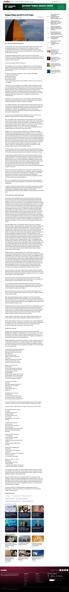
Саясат (12, 1)
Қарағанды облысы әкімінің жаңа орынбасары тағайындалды (57, 37)
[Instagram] (52, 1)
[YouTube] (55, 1)
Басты (6, 12)
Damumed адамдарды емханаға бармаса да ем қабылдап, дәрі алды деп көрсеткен (56, 28)
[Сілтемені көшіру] (37, 17)
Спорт (25, 583)
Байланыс (38, 578)
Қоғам (22, 1)
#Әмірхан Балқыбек (10, 498)
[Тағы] (35, 1)
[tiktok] (60, 1)
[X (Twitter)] (43, 17)
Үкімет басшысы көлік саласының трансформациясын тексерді (56, 42)
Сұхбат (25, 581)
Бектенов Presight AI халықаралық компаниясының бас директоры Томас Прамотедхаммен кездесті (57, 16)
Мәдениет (27, 1)
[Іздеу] (62, 1)
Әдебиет (10, 12)
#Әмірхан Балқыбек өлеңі (28, 501)
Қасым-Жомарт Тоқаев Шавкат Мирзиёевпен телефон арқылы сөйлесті (56, 33)
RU (64, 1)
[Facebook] (57, 1)
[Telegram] (39, 17)
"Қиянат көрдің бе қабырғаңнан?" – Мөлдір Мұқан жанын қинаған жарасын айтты (56, 22)
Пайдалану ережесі (40, 581)
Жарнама (38, 577)
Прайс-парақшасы (65, 588)
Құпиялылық (38, 580)
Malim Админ (19, 17)
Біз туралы (38, 575)
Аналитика (17, 1)
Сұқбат (31, 1)
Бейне (25, 585)
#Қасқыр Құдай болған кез (22, 498)
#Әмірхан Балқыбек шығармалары (13, 501)
